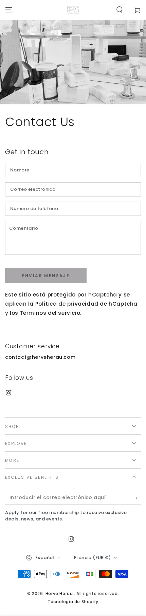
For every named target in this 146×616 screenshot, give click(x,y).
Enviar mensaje (46, 276)
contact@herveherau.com (40, 357)
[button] (119, 10)
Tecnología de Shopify (73, 601)
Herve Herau (59, 593)
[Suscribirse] (137, 497)
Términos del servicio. (50, 312)
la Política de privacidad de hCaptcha (83, 303)
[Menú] (9, 10)
